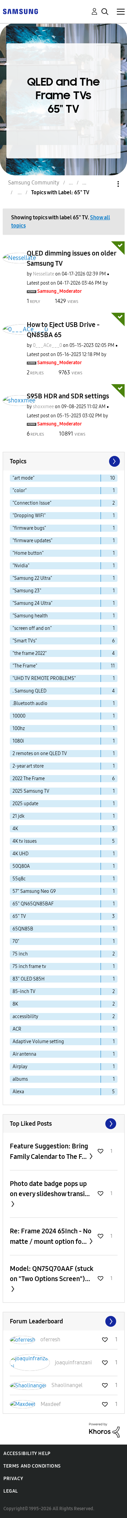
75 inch (20, 954)
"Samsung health (30, 616)
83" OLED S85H (29, 979)
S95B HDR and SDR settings (68, 396)
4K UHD (20, 854)
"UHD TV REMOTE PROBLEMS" (44, 678)
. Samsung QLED (29, 691)
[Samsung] (20, 11)
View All (63, 1124)
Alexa (18, 1092)
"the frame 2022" (30, 653)
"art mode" (24, 478)
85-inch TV (24, 991)
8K (15, 1004)
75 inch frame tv (29, 966)
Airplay (20, 1067)
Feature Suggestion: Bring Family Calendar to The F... (49, 1151)
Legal (10, 1491)
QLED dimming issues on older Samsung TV (71, 258)
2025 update (25, 804)
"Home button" (28, 553)
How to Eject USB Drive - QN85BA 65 (63, 330)
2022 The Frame (29, 779)
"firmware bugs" (29, 528)
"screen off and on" (32, 628)
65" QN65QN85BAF (33, 904)
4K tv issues (25, 841)
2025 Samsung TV (31, 791)
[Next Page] (113, 461)
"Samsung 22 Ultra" (32, 578)
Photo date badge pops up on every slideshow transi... (50, 1189)
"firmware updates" (32, 541)
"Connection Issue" (32, 503)
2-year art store (28, 766)
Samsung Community (33, 182)
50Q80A (21, 866)
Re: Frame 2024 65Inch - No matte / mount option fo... (50, 1236)
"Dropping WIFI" (29, 516)
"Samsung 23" (27, 591)
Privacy (13, 1478)
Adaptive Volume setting (38, 1041)
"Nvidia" (21, 566)
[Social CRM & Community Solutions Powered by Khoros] (104, 1430)
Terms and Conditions (32, 1466)
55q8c (19, 879)
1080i (18, 741)
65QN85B (23, 929)
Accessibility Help (26, 1453)
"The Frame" (25, 666)
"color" (20, 490)
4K (15, 829)
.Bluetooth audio (30, 703)
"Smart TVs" (25, 641)
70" (16, 941)
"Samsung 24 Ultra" (32, 603)
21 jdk (18, 816)
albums (20, 1079)
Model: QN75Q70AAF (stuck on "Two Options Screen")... (51, 1273)
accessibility (25, 1016)
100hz (19, 728)
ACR (17, 1029)
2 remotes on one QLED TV (40, 753)
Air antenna (24, 1054)
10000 (19, 716)
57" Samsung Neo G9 (34, 891)
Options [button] (106, 184)
